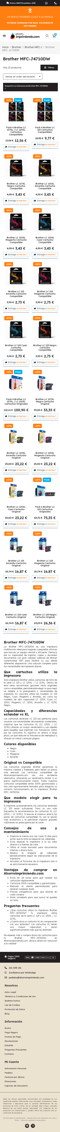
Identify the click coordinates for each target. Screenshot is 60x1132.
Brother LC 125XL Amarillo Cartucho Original (16, 455)
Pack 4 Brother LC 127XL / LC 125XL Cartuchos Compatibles (16, 131)
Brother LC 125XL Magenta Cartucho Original (44, 455)
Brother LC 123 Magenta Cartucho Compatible (44, 294)
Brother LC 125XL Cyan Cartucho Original (16, 509)
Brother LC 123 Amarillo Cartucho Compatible (16, 294)
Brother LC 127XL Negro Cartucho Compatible (16, 186)
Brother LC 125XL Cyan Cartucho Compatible (45, 240)
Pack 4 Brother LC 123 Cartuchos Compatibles (45, 130)
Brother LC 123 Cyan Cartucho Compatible (16, 348)
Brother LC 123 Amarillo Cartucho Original (16, 563)
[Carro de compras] (54, 36)
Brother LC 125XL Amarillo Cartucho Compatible (45, 186)
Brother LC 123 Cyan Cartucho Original (16, 615)
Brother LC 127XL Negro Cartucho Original (45, 401)
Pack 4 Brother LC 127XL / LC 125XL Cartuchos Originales (16, 401)
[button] (47, 35)
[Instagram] (32, 1125)
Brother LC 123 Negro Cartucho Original (44, 615)
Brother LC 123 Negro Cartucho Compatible (44, 348)
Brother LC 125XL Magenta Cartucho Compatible (16, 240)
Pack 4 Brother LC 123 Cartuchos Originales (45, 509)
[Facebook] (27, 1125)
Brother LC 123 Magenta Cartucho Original (44, 563)
